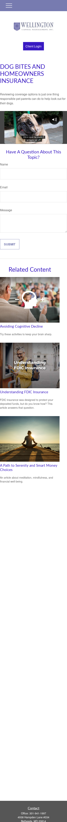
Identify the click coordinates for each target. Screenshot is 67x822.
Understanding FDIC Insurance (24, 392)
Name (4, 164)
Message (6, 210)
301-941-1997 (37, 813)
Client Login (33, 46)
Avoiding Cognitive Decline (21, 326)
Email (4, 187)
